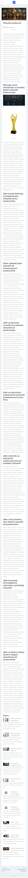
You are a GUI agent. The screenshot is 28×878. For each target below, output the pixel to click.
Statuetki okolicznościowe (17, 848)
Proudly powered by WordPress (7, 875)
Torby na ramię (14, 822)
